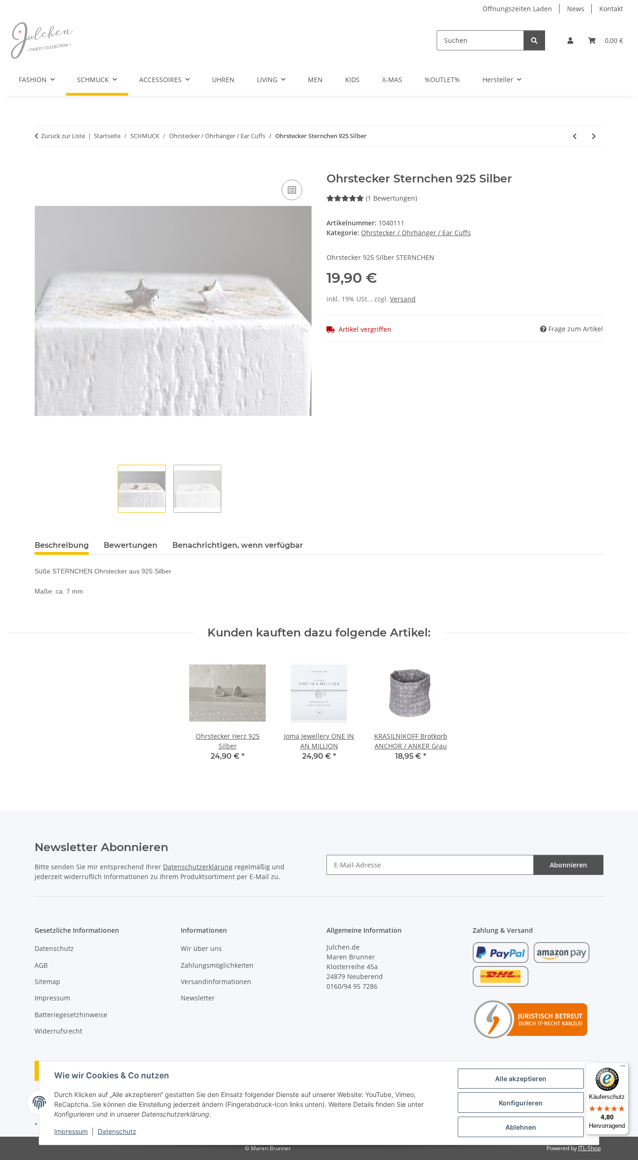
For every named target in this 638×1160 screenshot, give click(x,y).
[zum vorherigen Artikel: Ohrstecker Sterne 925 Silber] (574, 136)
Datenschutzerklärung (198, 866)
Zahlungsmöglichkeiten (217, 965)
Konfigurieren (521, 1103)
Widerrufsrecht (58, 1031)
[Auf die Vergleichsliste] (292, 190)
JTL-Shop (589, 1148)
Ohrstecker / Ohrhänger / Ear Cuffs (416, 232)
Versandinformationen (216, 981)
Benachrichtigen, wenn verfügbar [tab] (237, 545)
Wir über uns (201, 948)
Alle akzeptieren (520, 1079)
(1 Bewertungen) (391, 198)
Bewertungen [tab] (130, 545)
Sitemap (47, 981)
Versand (403, 298)
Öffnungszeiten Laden (517, 8)
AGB (41, 965)
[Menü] (623, 1068)
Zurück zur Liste (63, 136)
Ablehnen (520, 1127)
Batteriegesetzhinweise (71, 1014)
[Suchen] (534, 40)
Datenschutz (117, 1131)
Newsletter (198, 997)
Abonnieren (568, 864)
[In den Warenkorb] (42, 167)
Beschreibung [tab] (62, 545)
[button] (570, 40)
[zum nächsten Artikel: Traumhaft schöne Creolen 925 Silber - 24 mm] (593, 136)
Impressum (71, 1131)
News (575, 8)
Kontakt (611, 8)
